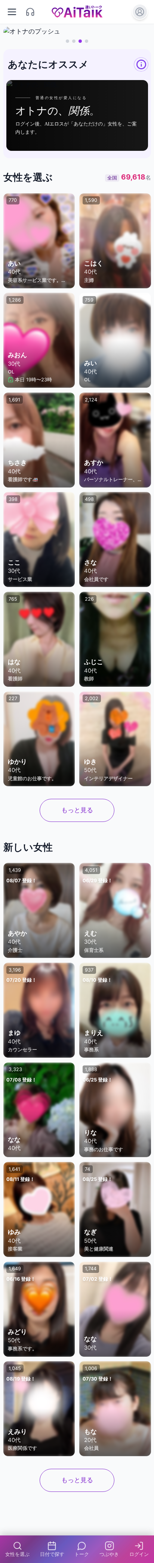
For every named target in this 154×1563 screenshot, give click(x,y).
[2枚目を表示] (74, 41)
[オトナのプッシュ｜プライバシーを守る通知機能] (77, 31)
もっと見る (77, 810)
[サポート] (30, 12)
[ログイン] (140, 12)
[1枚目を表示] (67, 41)
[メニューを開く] (12, 11)
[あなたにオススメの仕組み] (141, 65)
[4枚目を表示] (86, 41)
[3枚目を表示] (80, 41)
